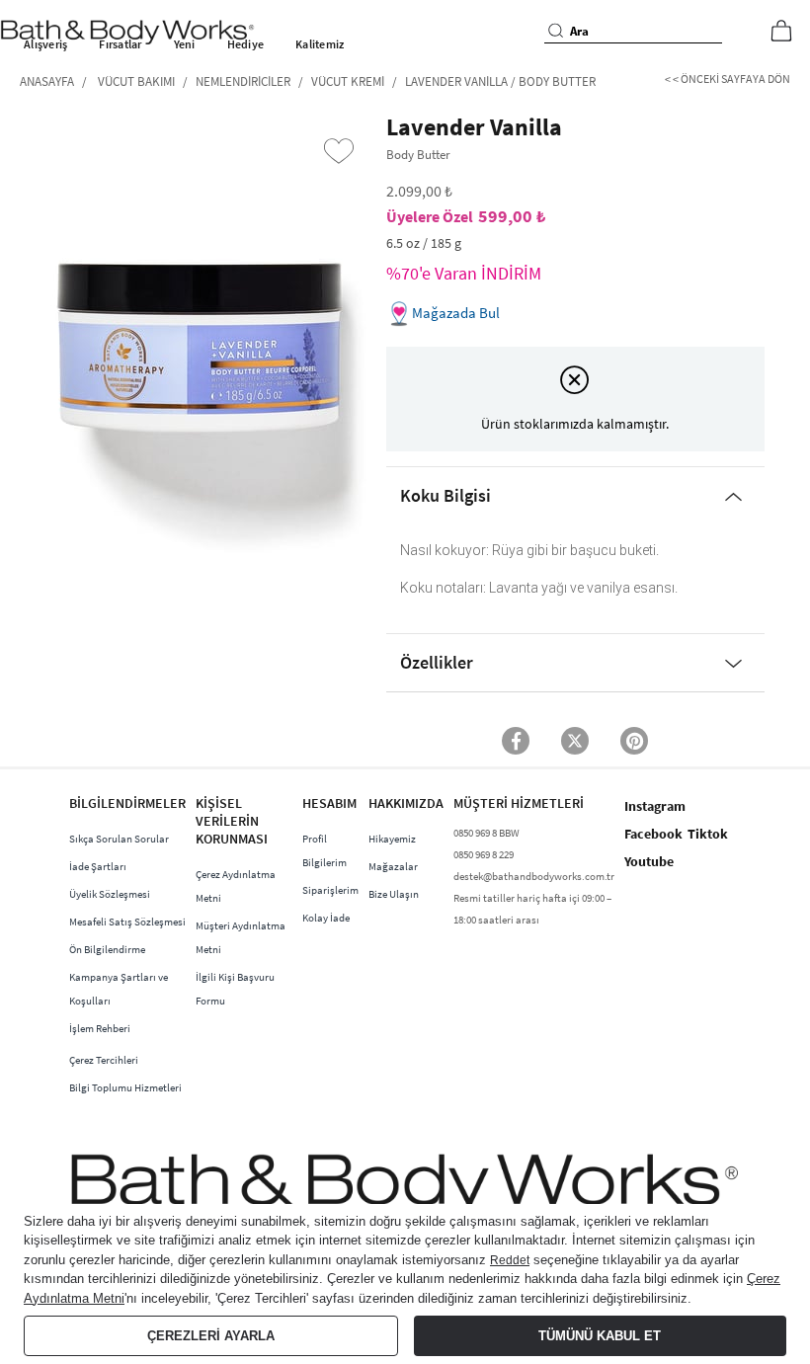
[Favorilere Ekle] (339, 151)
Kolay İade (326, 917)
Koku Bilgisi (445, 495)
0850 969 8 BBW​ (486, 833)
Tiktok (708, 833)
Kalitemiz (319, 44)
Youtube (649, 861)
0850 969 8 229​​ (483, 854)
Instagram (655, 806)
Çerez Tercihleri (103, 1060)
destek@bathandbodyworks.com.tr (533, 876)
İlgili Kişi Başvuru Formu (235, 988)
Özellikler (436, 662)
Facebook (653, 833)
